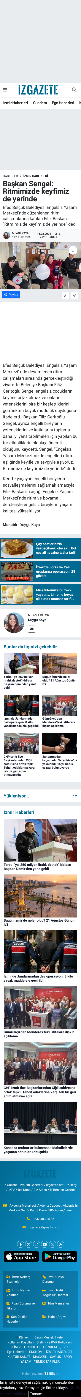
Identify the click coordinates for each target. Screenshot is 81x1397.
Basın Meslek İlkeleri (50, 1337)
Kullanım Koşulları (21, 1342)
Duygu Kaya (37, 620)
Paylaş (13, 295)
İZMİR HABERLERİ (35, 176)
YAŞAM (26, 1361)
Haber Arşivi (57, 1317)
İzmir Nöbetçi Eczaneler (19, 1279)
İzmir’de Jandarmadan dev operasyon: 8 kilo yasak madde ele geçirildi (21, 722)
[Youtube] (44, 1244)
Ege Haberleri (63, 102)
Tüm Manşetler (58, 1303)
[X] (28, 1244)
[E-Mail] (31, 629)
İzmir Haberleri (15, 102)
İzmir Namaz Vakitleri (18, 1292)
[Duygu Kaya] (14, 622)
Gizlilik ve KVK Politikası (54, 1342)
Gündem (40, 102)
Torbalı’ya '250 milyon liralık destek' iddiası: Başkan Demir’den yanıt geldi (20, 682)
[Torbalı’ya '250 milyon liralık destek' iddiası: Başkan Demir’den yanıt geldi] (21, 663)
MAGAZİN (40, 1357)
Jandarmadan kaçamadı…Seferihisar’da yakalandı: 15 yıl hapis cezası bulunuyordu (59, 762)
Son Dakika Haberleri (17, 1319)
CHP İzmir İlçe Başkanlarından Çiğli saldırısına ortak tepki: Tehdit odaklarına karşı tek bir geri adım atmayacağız (19, 765)
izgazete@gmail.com (44, 1227)
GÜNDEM (50, 1347)
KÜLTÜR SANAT (19, 1357)
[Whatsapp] (52, 1244)
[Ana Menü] (5, 90)
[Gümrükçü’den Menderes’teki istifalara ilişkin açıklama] (59, 705)
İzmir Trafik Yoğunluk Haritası (55, 1292)
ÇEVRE (64, 1347)
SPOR (68, 1357)
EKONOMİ (36, 1352)
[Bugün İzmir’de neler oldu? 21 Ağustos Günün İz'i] (59, 663)
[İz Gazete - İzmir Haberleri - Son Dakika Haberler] (38, 89)
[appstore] (21, 1257)
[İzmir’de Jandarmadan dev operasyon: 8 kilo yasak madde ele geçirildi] (21, 705)
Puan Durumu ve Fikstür (20, 1305)
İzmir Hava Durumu (53, 1279)
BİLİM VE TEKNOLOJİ (25, 1347)
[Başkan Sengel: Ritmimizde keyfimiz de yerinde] (40, 266)
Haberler (10, 176)
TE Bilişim (51, 1373)
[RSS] (60, 1244)
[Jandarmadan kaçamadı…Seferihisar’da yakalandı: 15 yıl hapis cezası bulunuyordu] (59, 743)
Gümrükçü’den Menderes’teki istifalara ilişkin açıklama (58, 722)
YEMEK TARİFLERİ (47, 1361)
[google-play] (59, 1257)
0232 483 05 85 (43, 1219)
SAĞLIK (55, 1357)
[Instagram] (36, 1244)
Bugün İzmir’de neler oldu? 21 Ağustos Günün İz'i (59, 680)
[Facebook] (20, 1244)
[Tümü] (75, 796)
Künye (23, 1337)
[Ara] (74, 90)
